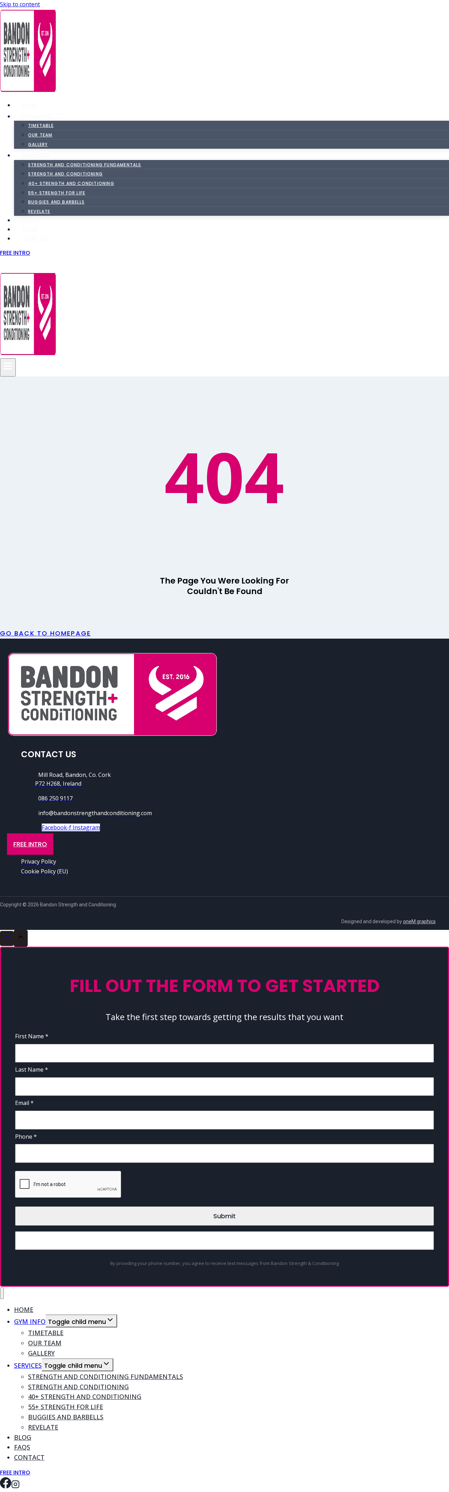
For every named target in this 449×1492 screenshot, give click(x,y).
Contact (37, 238)
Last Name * (31, 1069)
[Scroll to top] (7, 938)
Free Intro (15, 253)
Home (30, 105)
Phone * (26, 1136)
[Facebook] (5, 265)
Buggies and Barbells (56, 202)
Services (28, 1365)
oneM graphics (419, 921)
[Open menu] (8, 367)
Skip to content (20, 4)
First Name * (31, 1036)
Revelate (43, 1427)
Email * (24, 1103)
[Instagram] (15, 265)
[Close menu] (2, 1293)
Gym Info (30, 1321)
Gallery (38, 144)
